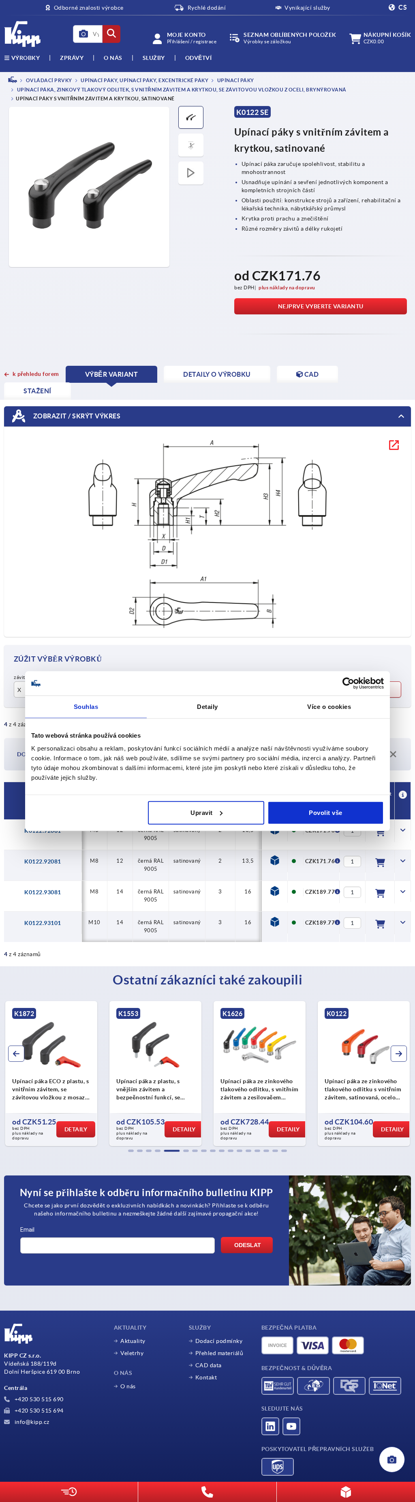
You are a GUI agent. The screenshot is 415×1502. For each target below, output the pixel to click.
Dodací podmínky (219, 1341)
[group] (51, 1073)
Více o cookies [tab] (329, 706)
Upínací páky (235, 80)
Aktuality (132, 1341)
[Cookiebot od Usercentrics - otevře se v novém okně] (348, 683)
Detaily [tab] (207, 706)
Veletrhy (131, 1353)
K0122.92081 (42, 861)
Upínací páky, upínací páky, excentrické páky (144, 80)
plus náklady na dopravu (287, 287)
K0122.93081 (42, 892)
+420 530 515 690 (38, 1399)
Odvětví (198, 58)
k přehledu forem (36, 374)
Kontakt (206, 1377)
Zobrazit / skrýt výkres (76, 416)
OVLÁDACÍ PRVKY (48, 80)
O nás (113, 58)
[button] (131, 1151)
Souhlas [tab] (86, 706)
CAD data (208, 1365)
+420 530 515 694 (38, 1410)
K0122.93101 (42, 923)
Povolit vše (325, 812)
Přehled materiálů (219, 1353)
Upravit (201, 812)
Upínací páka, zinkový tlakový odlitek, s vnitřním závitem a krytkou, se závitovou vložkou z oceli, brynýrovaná (181, 90)
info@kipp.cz (31, 1422)
